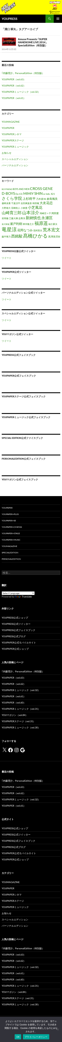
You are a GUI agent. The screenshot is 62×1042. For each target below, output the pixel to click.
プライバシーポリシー (36, 1036)
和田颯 (35, 203)
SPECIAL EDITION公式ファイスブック (22, 437)
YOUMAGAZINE (11, 121)
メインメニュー (58, 19)
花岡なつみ (25, 230)
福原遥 (41, 223)
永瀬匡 (47, 218)
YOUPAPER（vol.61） (14, 98)
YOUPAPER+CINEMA (12, 527)
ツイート (6, 257)
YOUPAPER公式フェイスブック (19, 375)
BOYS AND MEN (21, 189)
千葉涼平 (15, 203)
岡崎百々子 (45, 213)
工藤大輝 (13, 218)
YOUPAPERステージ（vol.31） (18, 721)
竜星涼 (9, 229)
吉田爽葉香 (26, 203)
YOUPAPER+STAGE (11, 533)
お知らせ (6, 152)
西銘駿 (17, 236)
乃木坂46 (41, 198)
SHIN (38, 193)
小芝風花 (35, 207)
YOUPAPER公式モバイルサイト (19, 642)
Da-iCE (19, 194)
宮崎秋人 (15, 208)
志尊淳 (21, 218)
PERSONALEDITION (11, 559)
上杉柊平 (29, 198)
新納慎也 (33, 217)
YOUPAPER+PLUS (10, 514)
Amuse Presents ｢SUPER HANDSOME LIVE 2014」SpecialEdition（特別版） (33, 42)
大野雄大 (6, 208)
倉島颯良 (52, 198)
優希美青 (6, 203)
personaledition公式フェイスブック (24, 458)
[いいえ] (57, 1029)
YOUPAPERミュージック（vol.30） (21, 727)
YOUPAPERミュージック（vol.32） (21, 91)
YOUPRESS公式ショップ (15, 617)
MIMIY (28, 193)
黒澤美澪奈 (54, 236)
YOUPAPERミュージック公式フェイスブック (26, 417)
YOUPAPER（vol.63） (14, 79)
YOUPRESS (9, 19)
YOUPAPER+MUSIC (11, 539)
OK (18, 1036)
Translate (27, 596)
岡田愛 (55, 213)
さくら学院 (12, 198)
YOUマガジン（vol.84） (15, 715)
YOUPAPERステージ (13, 140)
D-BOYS (8, 193)
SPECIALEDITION (10, 552)
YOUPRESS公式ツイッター (16, 623)
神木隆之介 (28, 224)
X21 (53, 194)
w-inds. (46, 194)
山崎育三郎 (12, 212)
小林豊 (24, 208)
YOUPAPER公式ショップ (15, 648)
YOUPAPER (8, 127)
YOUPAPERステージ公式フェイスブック (24, 396)
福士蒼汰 (52, 224)
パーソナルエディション (15, 165)
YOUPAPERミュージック (15, 146)
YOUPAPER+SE (9, 520)
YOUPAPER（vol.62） (14, 85)
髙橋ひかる (35, 236)
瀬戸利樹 (16, 224)
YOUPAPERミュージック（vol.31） (21, 708)
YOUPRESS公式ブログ (14, 636)
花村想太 (37, 230)
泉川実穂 (5, 224)
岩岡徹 (5, 218)
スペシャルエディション (15, 159)
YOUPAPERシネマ (12, 134)
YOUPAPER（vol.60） (14, 702)
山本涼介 (30, 212)
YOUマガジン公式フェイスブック (20, 479)
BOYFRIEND (7, 189)
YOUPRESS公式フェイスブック (19, 354)
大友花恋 (46, 203)
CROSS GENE (41, 188)
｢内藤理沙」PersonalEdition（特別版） (23, 73)
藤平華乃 (6, 236)
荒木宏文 (51, 229)
